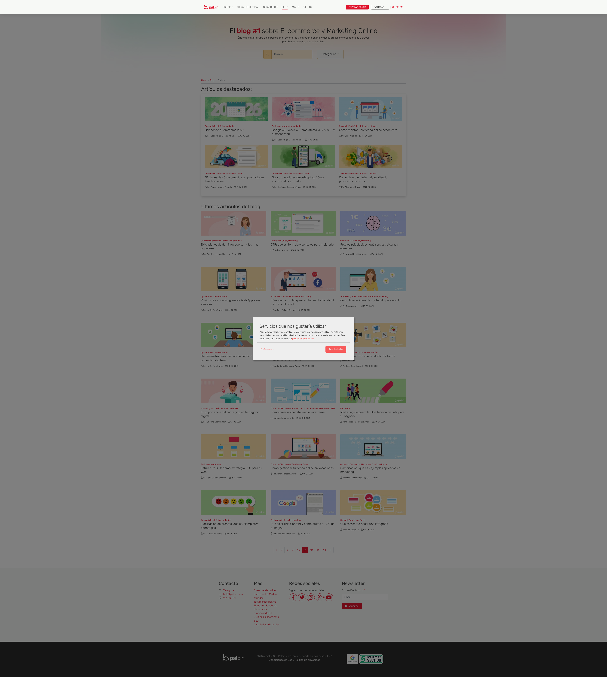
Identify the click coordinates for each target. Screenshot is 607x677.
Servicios (269, 7)
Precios (228, 7)
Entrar (380, 7)
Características (248, 7)
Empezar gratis (357, 7)
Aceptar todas (336, 349)
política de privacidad (303, 338)
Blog (285, 7)
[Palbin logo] (211, 7)
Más (294, 7)
